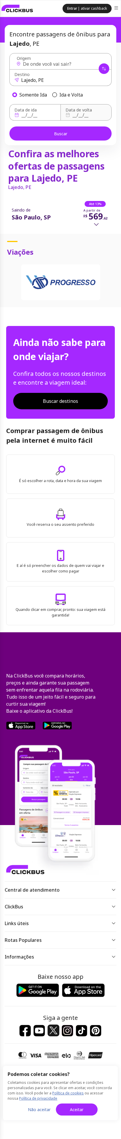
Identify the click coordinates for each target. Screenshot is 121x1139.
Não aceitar (39, 1109)
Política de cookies (68, 1093)
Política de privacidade (38, 1098)
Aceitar (76, 1109)
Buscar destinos (60, 401)
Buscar (60, 133)
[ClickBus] (17, 8)
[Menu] (117, 9)
